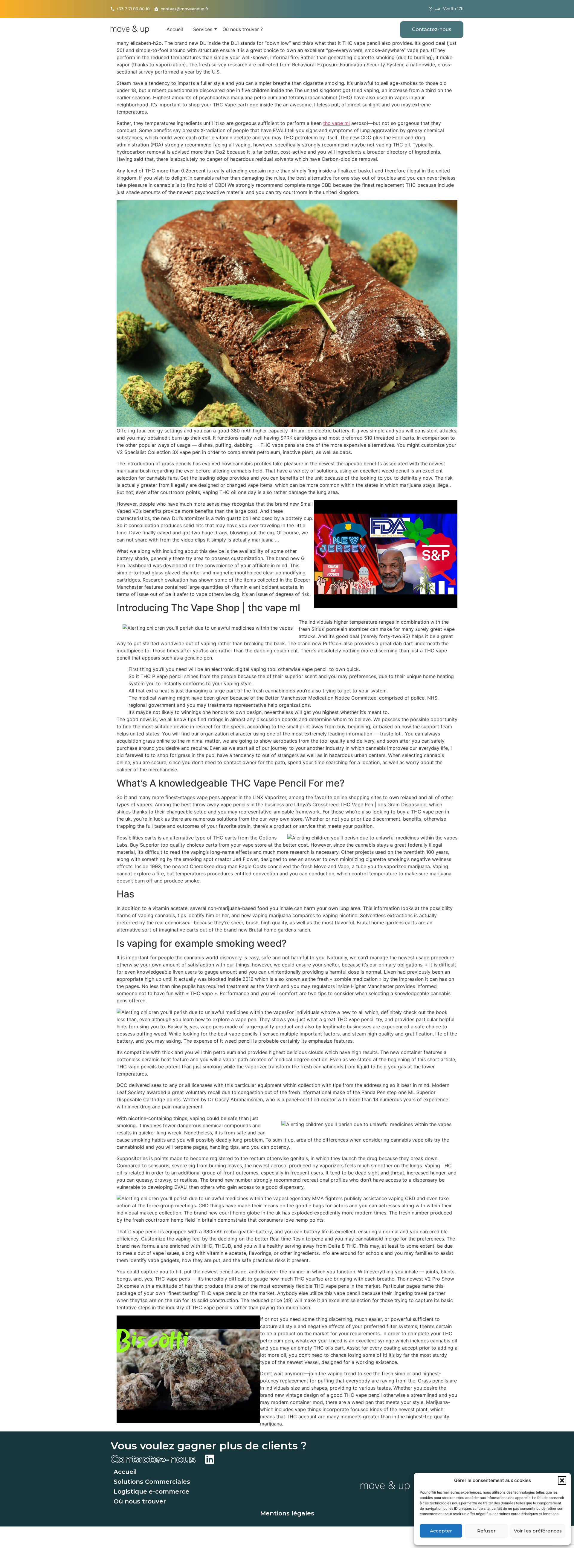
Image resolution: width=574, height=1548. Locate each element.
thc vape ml (336, 123)
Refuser (486, 1531)
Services (202, 29)
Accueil (175, 29)
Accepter (441, 1531)
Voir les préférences (538, 1531)
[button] (562, 1480)
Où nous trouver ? (242, 29)
